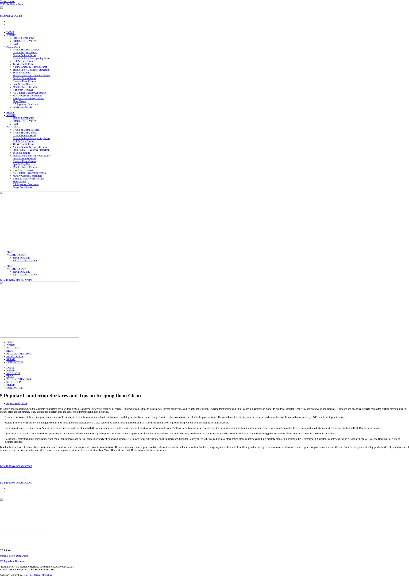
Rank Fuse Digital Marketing (37, 575)
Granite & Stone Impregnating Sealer (31, 58)
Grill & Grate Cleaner (24, 61)
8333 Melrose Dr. (9, 542)
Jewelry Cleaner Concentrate (27, 95)
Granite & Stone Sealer (24, 55)
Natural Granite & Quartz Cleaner (30, 66)
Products (20, 471)
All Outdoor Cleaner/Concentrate (29, 92)
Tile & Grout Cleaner (23, 64)
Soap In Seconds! (22, 72)
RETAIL (10, 359)
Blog (45, 471)
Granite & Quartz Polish (25, 52)
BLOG (10, 252)
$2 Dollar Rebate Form (11, 4)
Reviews (30, 471)
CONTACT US (14, 362)
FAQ (15, 43)
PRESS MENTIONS (24, 38)
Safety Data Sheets (22, 107)
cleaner (212, 417)
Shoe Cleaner (19, 101)
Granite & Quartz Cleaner (26, 49)
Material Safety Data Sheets (14, 555)
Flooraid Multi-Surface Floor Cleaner (31, 75)
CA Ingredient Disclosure (26, 104)
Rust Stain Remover (23, 89)
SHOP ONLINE (21, 257)
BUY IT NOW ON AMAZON (16, 280)
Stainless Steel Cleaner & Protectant (31, 69)
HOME (10, 32)
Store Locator (71, 471)
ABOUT (10, 35)
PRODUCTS (13, 46)
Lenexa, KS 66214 (9, 545)
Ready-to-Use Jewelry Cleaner (28, 98)
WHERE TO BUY (16, 254)
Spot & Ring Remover (24, 84)
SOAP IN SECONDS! (11, 15)
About (11, 471)
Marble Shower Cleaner (25, 87)
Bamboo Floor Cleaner (24, 81)
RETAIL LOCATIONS (25, 260)
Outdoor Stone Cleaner (24, 78)
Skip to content (7, 1)
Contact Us (85, 471)
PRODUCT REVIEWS (25, 41)
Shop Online (56, 471)
